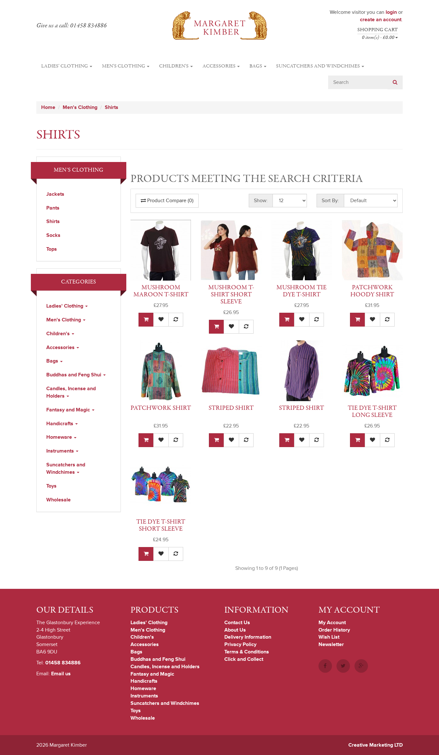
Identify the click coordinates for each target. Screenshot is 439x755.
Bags (256, 66)
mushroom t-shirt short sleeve (231, 294)
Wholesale (58, 500)
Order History (334, 630)
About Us (235, 630)
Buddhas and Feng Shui (74, 375)
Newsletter (331, 644)
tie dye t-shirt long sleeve (372, 411)
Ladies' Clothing (65, 66)
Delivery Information (247, 637)
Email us (61, 673)
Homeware (59, 437)
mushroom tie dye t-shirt (301, 291)
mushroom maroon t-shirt (160, 291)
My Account (332, 622)
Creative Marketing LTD (375, 745)
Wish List (328, 637)
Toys (51, 486)
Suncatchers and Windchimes (318, 66)
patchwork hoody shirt (372, 291)
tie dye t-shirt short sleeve (160, 525)
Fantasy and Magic (68, 410)
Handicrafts (60, 423)
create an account (380, 19)
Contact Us (237, 622)
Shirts (111, 107)
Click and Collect (243, 659)
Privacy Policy (240, 644)
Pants (52, 208)
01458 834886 (63, 663)
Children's (174, 66)
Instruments (60, 451)
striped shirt (231, 408)
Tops (51, 249)
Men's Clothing (124, 66)
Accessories (219, 66)
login (391, 12)
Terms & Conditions (246, 652)
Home (48, 107)
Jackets (55, 194)
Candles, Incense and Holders (71, 392)
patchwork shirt (160, 408)
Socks (53, 235)
